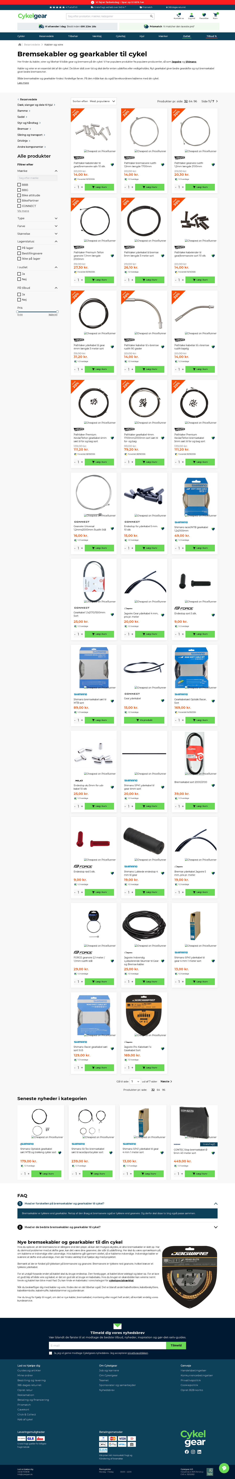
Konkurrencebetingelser (197, 1375)
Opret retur (25, 1390)
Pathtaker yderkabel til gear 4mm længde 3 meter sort (89, 347)
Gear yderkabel (132, 698)
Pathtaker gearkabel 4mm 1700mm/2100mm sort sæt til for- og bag (141, 438)
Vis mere (23, 211)
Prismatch (24, 1404)
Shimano (191, 61)
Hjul (142, 36)
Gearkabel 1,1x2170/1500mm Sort (89, 614)
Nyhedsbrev (106, 1390)
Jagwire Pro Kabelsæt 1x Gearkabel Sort (137, 1049)
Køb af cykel (25, 1419)
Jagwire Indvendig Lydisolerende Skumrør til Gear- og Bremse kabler (141, 961)
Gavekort (23, 1409)
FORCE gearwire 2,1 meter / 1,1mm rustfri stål (89, 959)
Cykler (21, 36)
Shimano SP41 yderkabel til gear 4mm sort (139, 787)
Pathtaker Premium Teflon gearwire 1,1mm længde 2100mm (89, 256)
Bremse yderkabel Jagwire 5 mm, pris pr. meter (190, 873)
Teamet (104, 1380)
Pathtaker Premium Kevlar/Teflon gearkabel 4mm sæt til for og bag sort (90, 438)
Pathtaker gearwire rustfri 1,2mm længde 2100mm (188, 165)
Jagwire (176, 61)
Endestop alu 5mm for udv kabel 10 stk (88, 787)
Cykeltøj (120, 36)
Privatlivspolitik (191, 1380)
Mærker (163, 36)
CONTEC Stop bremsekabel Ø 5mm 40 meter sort (190, 1151)
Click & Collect (26, 1414)
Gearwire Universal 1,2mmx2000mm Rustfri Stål (90, 528)
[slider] (17, 311)
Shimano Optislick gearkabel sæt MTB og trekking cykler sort (38, 1150)
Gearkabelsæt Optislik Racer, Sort (190, 701)
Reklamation (25, 1395)
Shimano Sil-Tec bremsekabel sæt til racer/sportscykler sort (87, 1150)
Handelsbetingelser (193, 1370)
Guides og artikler (29, 1370)
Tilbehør (73, 36)
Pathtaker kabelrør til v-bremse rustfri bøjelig (191, 347)
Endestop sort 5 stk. (185, 613)
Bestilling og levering (31, 1380)
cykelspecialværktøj (121, 1280)
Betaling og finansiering (33, 1399)
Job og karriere (109, 1370)
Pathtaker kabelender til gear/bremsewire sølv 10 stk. (89, 165)
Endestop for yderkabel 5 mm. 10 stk (141, 528)
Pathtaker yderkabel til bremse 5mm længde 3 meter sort (141, 254)
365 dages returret (29, 1385)
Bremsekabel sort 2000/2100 (190, 782)
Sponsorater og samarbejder (117, 1385)
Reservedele (46, 36)
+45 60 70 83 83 (23, 1472)
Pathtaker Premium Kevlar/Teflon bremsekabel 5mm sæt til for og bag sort (189, 438)
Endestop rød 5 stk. (84, 871)
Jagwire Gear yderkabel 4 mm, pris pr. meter (141, 615)
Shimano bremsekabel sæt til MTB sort (90, 701)
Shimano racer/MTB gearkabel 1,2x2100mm (191, 529)
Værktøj (97, 36)
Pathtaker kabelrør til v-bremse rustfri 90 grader (141, 347)
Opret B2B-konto (192, 1390)
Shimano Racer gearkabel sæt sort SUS (90, 1049)
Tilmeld (176, 1345)
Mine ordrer (25, 1375)
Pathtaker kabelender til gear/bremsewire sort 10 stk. (190, 254)
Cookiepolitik (189, 1385)
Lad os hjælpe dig (28, 1365)
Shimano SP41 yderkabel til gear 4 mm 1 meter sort (189, 959)
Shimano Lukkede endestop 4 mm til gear (141, 873)
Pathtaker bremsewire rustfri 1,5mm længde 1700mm (140, 165)
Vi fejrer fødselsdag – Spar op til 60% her (120, 2)
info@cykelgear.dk (24, 1474)
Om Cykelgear (108, 1365)
